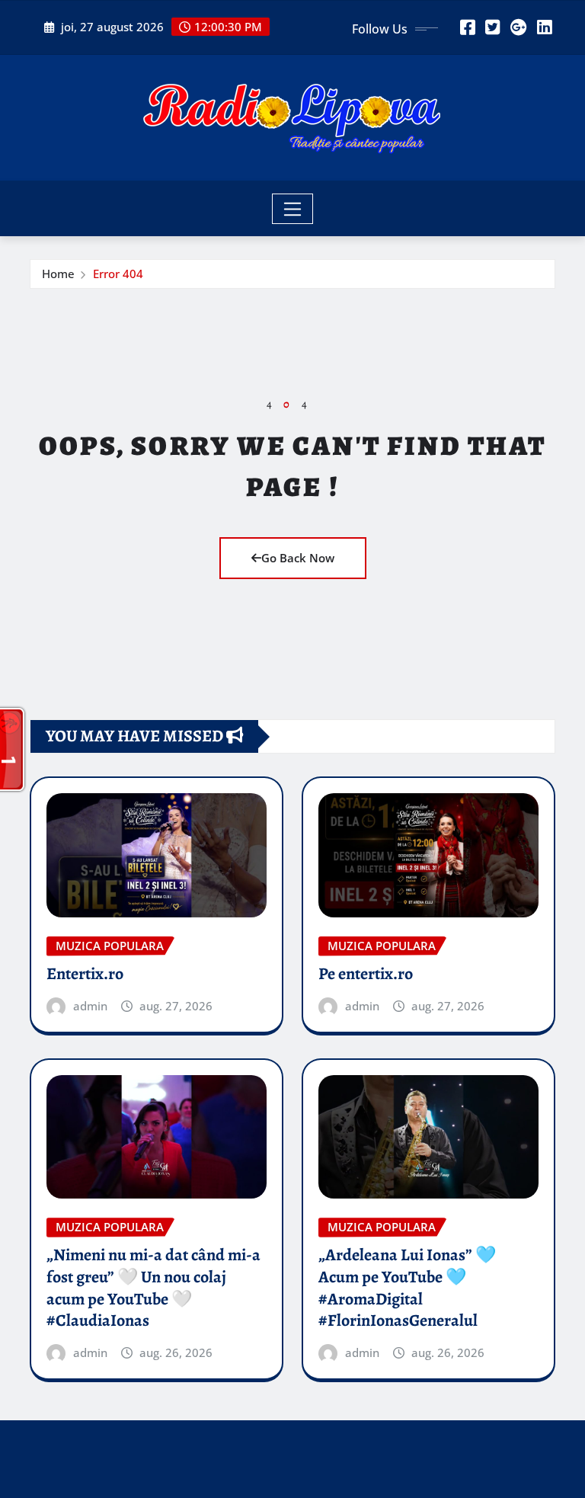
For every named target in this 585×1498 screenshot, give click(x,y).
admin (90, 1005)
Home (58, 273)
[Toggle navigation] (293, 209)
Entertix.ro (84, 973)
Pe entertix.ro (365, 973)
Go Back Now (297, 557)
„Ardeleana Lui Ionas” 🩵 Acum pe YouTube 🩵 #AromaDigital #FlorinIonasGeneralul (407, 1288)
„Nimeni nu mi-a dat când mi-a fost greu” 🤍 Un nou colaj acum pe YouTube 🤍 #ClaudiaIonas (153, 1288)
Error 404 (118, 273)
